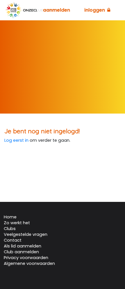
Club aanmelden (21, 252)
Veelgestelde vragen (25, 234)
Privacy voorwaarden (26, 258)
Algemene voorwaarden (29, 263)
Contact (13, 240)
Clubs (10, 228)
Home (10, 217)
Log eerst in (16, 140)
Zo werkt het (17, 223)
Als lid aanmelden (22, 246)
